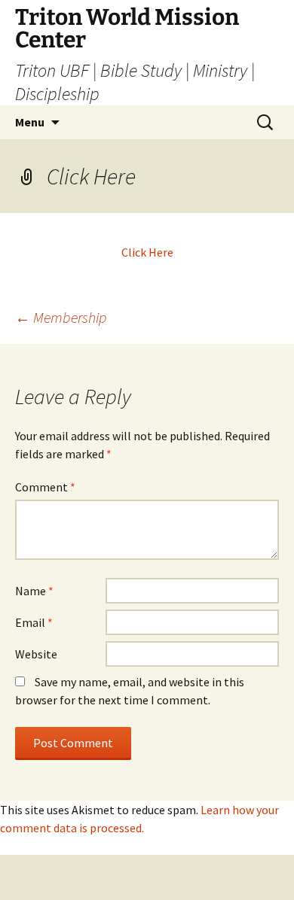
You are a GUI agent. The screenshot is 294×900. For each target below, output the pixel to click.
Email (34, 622)
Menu (29, 121)
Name (34, 590)
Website (36, 653)
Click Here (147, 252)
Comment (45, 486)
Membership (60, 317)
